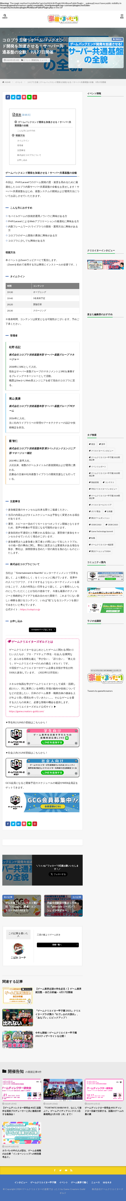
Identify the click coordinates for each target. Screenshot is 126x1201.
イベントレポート (98, 466)
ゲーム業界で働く (79, 1182)
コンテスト (109, 482)
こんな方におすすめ (26, 130)
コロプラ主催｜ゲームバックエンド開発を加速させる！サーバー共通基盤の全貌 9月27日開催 (66, 82)
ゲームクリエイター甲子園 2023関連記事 (104, 474)
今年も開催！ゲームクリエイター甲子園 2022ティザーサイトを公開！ (56, 1034)
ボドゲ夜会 (95, 511)
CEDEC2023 (113, 524)
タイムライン (23, 140)
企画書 (109, 511)
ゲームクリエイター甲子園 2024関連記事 (104, 497)
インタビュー (20, 1182)
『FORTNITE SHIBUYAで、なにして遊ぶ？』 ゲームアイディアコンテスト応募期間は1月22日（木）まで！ (62, 1110)
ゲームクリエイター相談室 (102, 544)
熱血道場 (95, 482)
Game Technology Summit (102, 531)
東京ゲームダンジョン (100, 518)
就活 (93, 444)
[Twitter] (13, 97)
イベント (27, 60)
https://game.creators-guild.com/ (26, 711)
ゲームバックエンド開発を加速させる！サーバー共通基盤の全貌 (43, 124)
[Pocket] (24, 97)
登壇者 (20, 145)
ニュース (43, 60)
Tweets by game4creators (100, 691)
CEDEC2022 (96, 524)
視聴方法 (20, 135)
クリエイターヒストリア (101, 505)
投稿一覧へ (57, 944)
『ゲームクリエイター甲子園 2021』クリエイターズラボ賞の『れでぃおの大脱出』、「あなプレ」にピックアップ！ (58, 1014)
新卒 (103, 444)
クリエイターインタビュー (102, 451)
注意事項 (21, 150)
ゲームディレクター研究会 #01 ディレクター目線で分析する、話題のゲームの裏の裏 (104, 1110)
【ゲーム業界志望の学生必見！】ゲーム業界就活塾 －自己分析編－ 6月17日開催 (58, 990)
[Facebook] (8, 97)
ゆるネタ (107, 1182)
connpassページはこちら (41, 629)
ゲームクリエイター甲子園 (43, 1182)
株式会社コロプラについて (29, 155)
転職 (93, 538)
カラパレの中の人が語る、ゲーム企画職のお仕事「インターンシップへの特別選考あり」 (21, 1153)
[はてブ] (18, 97)
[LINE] (29, 97)
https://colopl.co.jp (30, 609)
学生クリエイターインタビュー (104, 489)
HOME (8, 82)
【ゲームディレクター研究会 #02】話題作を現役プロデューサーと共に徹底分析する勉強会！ (21, 1110)
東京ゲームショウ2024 (100, 551)
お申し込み (22, 160)
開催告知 (35, 60)
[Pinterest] (34, 97)
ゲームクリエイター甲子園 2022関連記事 (104, 458)
